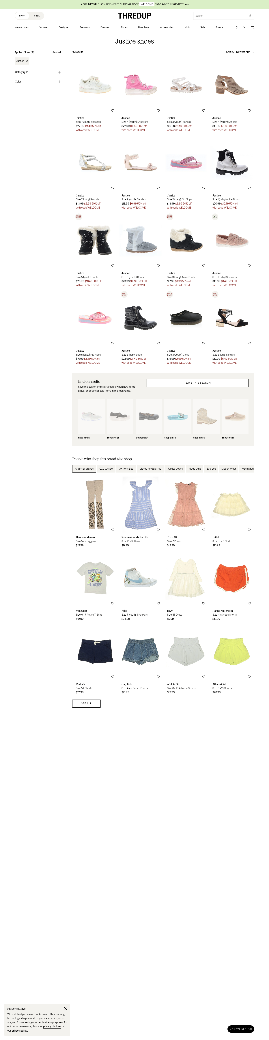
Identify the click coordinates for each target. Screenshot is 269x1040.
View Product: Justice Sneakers (95, 95)
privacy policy (19, 1030)
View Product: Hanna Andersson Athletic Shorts (232, 586)
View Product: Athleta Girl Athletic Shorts (186, 660)
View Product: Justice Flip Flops (186, 173)
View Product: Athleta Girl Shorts (232, 660)
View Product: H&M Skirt (232, 513)
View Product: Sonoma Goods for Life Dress (141, 513)
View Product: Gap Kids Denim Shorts (141, 660)
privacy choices (52, 1026)
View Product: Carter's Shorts (95, 660)
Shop (22, 15)
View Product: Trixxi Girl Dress (186, 513)
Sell (37, 15)
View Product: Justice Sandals (186, 95)
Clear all (56, 52)
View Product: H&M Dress (186, 586)
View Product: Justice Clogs (186, 328)
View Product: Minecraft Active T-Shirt (95, 586)
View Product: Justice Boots (95, 251)
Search (199, 15)
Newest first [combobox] (243, 52)
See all (86, 703)
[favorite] (112, 110)
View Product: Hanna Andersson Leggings (95, 513)
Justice (20, 61)
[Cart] (252, 27)
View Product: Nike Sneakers (141, 586)
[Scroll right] (248, 469)
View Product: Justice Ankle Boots (232, 173)
